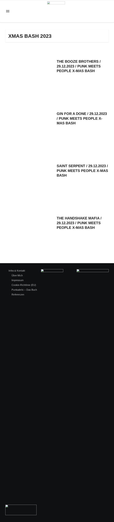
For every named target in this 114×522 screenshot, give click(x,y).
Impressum (17, 280)
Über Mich (17, 275)
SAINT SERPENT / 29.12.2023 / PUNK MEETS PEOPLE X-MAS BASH (82, 170)
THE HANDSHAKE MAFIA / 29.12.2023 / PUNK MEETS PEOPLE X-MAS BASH (79, 222)
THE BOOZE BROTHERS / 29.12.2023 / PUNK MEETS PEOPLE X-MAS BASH (79, 66)
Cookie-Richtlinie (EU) (24, 285)
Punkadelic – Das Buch (24, 290)
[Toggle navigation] (7, 11)
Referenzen (18, 294)
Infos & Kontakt (17, 270)
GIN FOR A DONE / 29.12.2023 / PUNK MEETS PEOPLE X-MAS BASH (82, 118)
